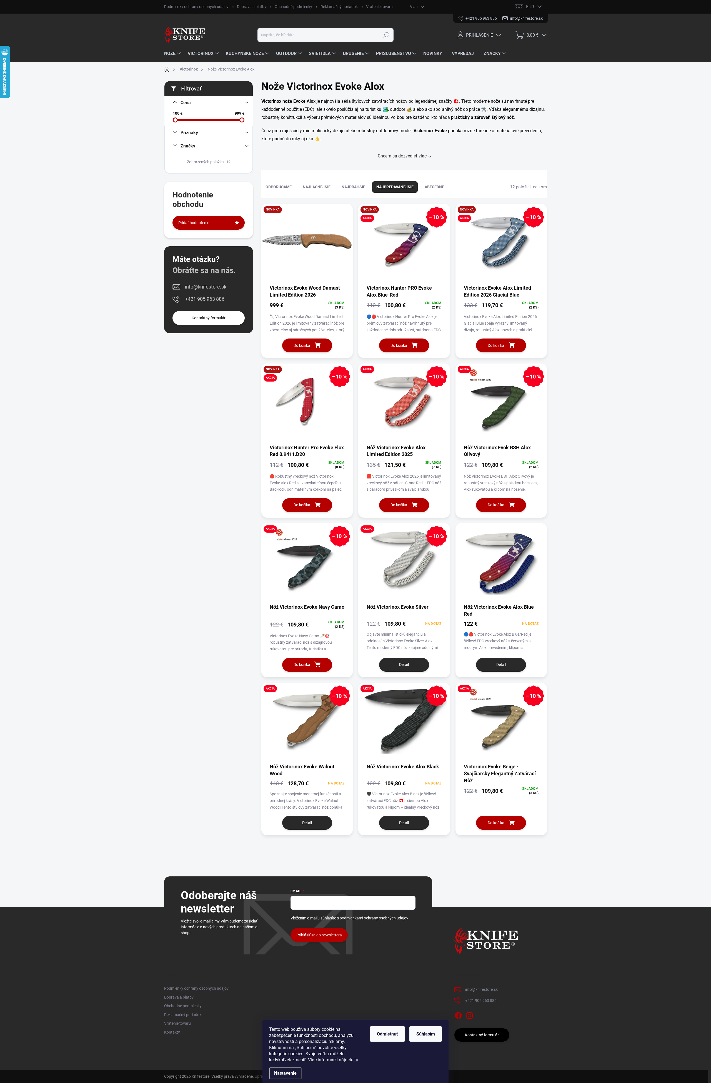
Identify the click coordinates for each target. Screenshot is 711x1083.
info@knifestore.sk (205, 287)
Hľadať (386, 35)
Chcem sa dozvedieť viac (402, 156)
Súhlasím (425, 1034)
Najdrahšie (353, 187)
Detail (404, 664)
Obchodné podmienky (293, 6)
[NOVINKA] (307, 243)
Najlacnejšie (317, 187)
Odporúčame (279, 187)
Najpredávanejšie (395, 187)
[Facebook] (458, 1014)
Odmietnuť (387, 1034)
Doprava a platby (251, 6)
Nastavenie (285, 1073)
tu (355, 1059)
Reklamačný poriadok (339, 6)
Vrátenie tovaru (379, 6)
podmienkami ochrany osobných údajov (374, 918)
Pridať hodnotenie (193, 222)
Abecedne (434, 187)
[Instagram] (469, 1014)
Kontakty (172, 1032)
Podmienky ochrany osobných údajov (196, 6)
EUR (530, 6)
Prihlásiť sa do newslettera (319, 935)
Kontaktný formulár (209, 318)
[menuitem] (173, 53)
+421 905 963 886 (204, 299)
